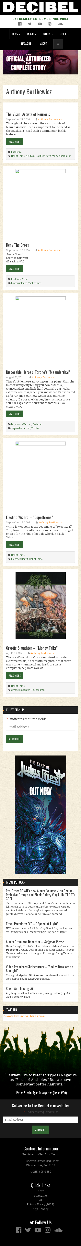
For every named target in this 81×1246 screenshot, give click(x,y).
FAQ (40, 1200)
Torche (35, 428)
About (44, 43)
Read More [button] (15, 141)
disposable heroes (20, 428)
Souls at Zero (44, 156)
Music (30, 34)
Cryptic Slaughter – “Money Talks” (32, 648)
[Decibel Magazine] (40, 6)
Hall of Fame (18, 156)
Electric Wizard (19, 559)
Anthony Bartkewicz (50, 119)
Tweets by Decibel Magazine (24, 1016)
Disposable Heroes (21, 424)
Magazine (26, 43)
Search (59, 48)
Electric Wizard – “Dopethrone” (29, 517)
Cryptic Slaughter (20, 690)
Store (63, 34)
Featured (37, 424)
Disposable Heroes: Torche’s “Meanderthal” (38, 372)
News (15, 34)
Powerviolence (19, 283)
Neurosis (31, 156)
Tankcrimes (34, 283)
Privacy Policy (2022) (40, 1204)
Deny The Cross (17, 245)
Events (47, 34)
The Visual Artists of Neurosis (28, 114)
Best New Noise (19, 279)
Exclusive (16, 152)
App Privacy (40, 1209)
